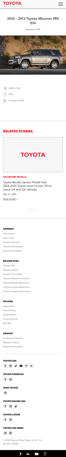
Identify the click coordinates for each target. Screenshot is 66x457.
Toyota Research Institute (16, 278)
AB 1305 (7, 323)
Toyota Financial (11, 242)
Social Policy (9, 310)
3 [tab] (36, 209)
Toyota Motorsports (13, 246)
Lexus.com (8, 237)
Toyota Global (10, 269)
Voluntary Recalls (14, 176)
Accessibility (9, 314)
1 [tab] (30, 209)
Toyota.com (9, 233)
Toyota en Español (12, 250)
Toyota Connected (12, 273)
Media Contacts (11, 342)
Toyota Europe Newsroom (16, 286)
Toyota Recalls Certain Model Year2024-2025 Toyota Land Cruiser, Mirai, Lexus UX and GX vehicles (27, 185)
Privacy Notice (10, 318)
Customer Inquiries (13, 337)
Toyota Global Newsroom (16, 282)
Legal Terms (9, 306)
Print (11, 94)
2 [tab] (33, 209)
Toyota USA (9, 265)
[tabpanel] (33, 170)
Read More (9, 199)
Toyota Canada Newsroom (16, 291)
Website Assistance (13, 346)
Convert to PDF (16, 100)
